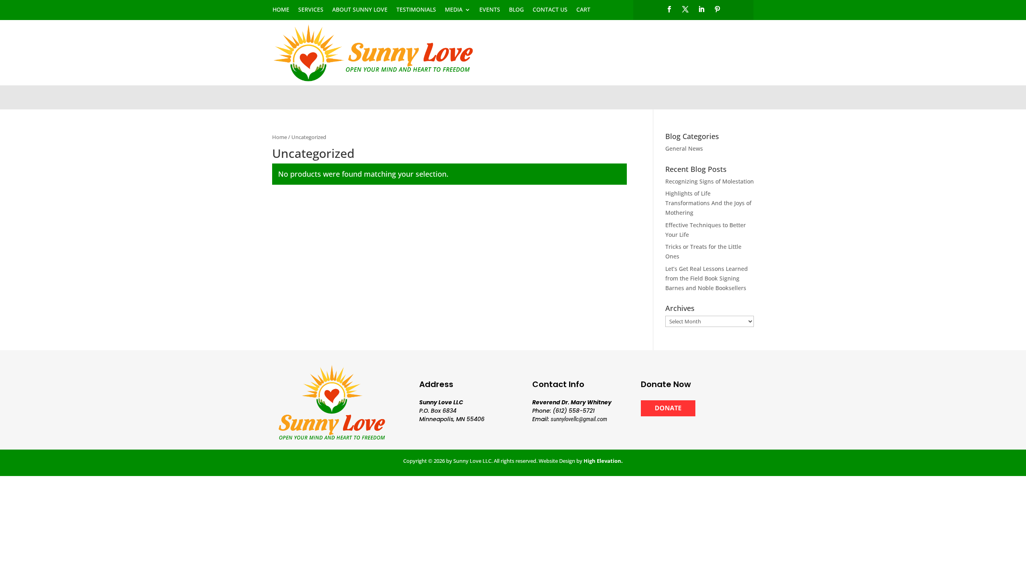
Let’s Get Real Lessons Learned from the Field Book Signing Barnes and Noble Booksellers (706, 278)
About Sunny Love (360, 10)
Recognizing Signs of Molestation (709, 181)
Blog (516, 10)
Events (489, 10)
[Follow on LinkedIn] (701, 9)
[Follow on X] (685, 9)
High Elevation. (603, 460)
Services (310, 10)
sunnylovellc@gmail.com (579, 419)
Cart (583, 10)
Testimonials (416, 10)
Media (454, 10)
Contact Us (550, 10)
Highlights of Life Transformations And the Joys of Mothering (708, 203)
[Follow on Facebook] (669, 9)
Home (281, 10)
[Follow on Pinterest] (717, 9)
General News (684, 148)
